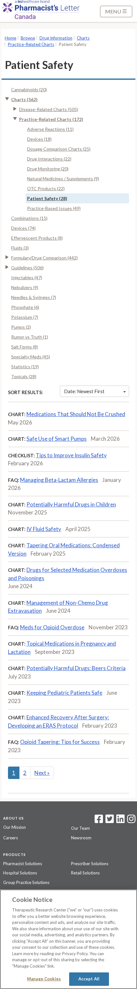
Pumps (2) (21, 327)
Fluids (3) (20, 248)
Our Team (80, 828)
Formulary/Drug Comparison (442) (44, 257)
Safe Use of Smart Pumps (56, 438)
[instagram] (131, 820)
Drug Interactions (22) (49, 158)
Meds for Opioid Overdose (52, 627)
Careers (10, 837)
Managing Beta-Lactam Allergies (59, 479)
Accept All (88, 978)
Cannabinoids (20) (29, 89)
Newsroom (81, 837)
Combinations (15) (29, 218)
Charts (83, 38)
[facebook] (99, 820)
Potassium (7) (24, 317)
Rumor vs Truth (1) (29, 337)
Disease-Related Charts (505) (48, 109)
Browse (28, 38)
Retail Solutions (85, 872)
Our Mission (14, 827)
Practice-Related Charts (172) (51, 119)
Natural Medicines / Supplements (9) (63, 178)
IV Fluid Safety (43, 529)
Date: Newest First (84, 391)
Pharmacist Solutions (22, 863)
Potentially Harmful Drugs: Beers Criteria (76, 668)
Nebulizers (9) (24, 287)
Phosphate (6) (25, 307)
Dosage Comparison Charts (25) (58, 149)
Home (10, 38)
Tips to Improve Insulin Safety (71, 455)
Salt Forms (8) (24, 346)
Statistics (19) (25, 366)
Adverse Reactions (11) (50, 129)
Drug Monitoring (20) (47, 168)
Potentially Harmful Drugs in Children (71, 504)
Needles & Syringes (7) (33, 297)
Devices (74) (23, 228)
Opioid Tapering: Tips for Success (60, 741)
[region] (68, 939)
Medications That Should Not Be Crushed (75, 414)
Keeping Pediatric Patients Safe (64, 692)
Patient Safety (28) (47, 198)
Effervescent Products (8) (37, 238)
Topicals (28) (23, 376)
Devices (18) (39, 139)
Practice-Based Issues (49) (54, 208)
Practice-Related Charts (31, 44)
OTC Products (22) (46, 188)
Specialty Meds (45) (30, 356)
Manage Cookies (44, 978)
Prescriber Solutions (89, 863)
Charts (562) (24, 99)
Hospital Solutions (20, 872)
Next (42, 772)
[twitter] (109, 820)
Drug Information (56, 38)
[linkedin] (120, 820)
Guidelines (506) (27, 267)
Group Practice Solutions (26, 882)
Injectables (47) (26, 277)
